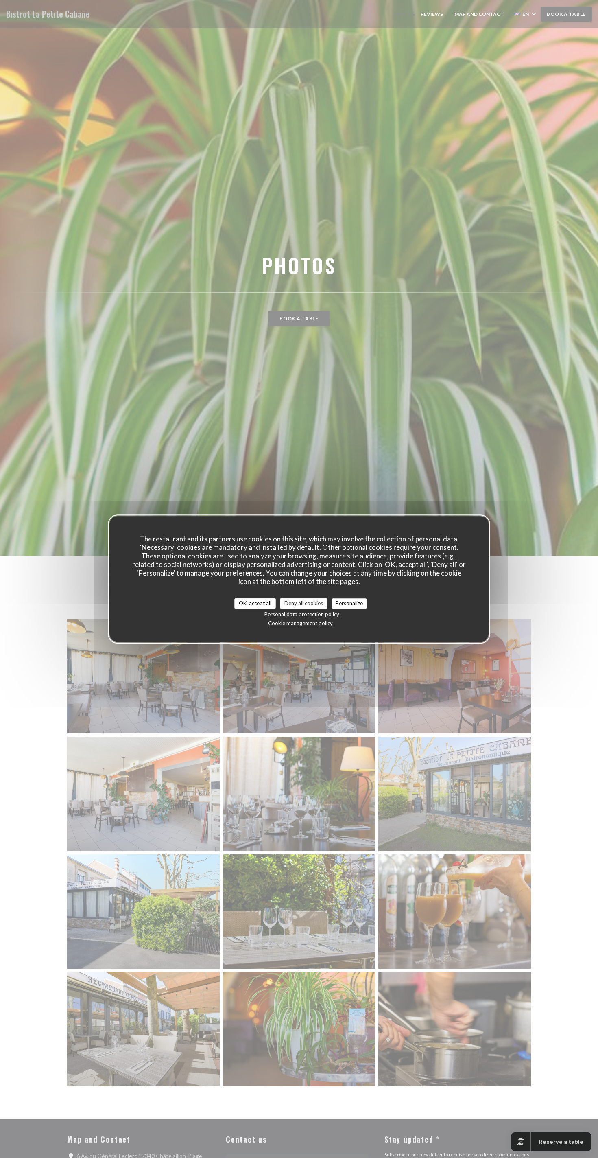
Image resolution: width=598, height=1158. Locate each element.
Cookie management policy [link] (300, 623)
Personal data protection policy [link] (301, 614)
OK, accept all (255, 603)
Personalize (349, 603)
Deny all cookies (303, 603)
